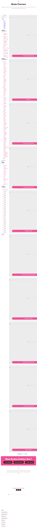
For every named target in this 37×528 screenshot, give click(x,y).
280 (4, 232)
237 (4, 204)
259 (4, 197)
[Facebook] (16, 490)
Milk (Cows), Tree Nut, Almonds (5, 126)
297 (4, 213)
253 (4, 217)
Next (26, 453)
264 (4, 221)
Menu (2, 510)
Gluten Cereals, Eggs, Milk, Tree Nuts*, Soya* (5, 108)
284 (4, 202)
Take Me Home (4, 518)
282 (4, 195)
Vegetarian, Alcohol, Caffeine (6, 56)
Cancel (3, 234)
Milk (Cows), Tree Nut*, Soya (5, 121)
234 (4, 193)
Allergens (3, 524)
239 (4, 215)
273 (4, 191)
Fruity (5, 165)
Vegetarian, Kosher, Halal (6, 41)
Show (3, 233)
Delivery (3, 520)
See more (3, 160)
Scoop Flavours (4, 512)
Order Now (3, 516)
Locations (3, 526)
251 (4, 228)
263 (4, 219)
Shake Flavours (4, 514)
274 (4, 230)
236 (4, 206)
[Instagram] (20, 490)
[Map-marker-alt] (33, 1)
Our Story (3, 522)
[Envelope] (35, 1)
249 (4, 210)
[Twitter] (18, 490)
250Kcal (5, 189)
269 (4, 226)
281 (4, 208)
